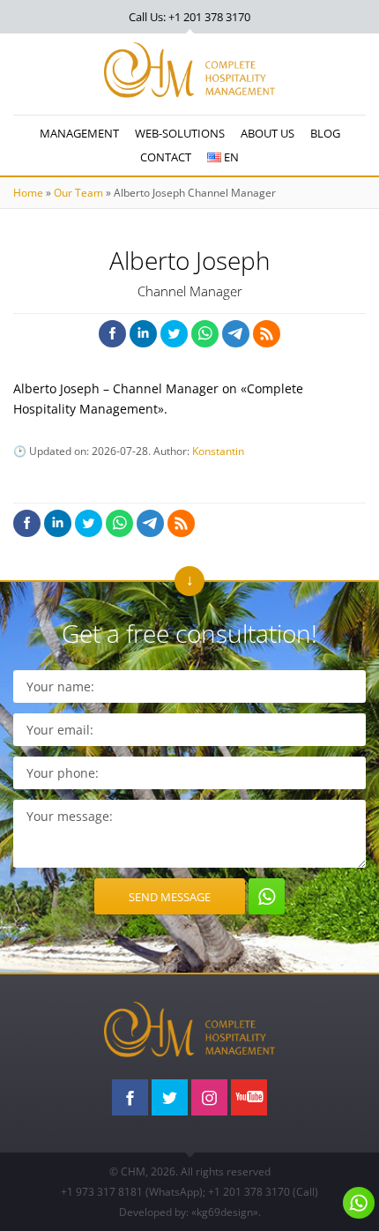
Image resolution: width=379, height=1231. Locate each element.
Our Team (78, 192)
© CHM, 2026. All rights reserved (190, 1171)
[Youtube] (249, 1097)
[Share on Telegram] (235, 333)
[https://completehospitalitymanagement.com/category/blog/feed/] (266, 333)
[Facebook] (130, 1097)
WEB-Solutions (180, 133)
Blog (325, 133)
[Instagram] (209, 1097)
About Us (267, 133)
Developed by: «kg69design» (188, 1212)
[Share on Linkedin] (143, 333)
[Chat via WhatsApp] (267, 896)
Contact (165, 157)
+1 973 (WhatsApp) (132, 1191)
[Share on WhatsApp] (205, 333)
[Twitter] (170, 1097)
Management (79, 133)
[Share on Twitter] (174, 333)
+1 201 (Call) (263, 1191)
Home (28, 192)
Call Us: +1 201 (189, 17)
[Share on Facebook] (112, 333)
